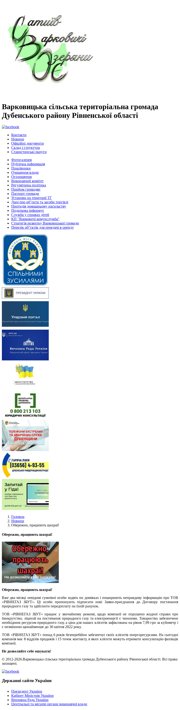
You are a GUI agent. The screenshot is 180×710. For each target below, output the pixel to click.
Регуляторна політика (28, 185)
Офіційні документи (27, 143)
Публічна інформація (28, 164)
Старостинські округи (29, 152)
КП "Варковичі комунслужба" (35, 219)
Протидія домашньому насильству (38, 206)
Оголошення (21, 177)
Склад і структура (25, 148)
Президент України (26, 691)
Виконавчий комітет (27, 181)
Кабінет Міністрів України (32, 696)
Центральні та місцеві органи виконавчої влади (49, 704)
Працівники (21, 168)
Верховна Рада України (30, 700)
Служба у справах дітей (30, 215)
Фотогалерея (21, 160)
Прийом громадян (25, 189)
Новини (17, 139)
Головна (17, 517)
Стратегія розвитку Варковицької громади (45, 223)
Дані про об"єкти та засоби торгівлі (39, 202)
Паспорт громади (25, 194)
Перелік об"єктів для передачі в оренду (42, 227)
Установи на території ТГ (31, 198)
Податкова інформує (27, 210)
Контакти (18, 135)
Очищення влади (25, 172)
